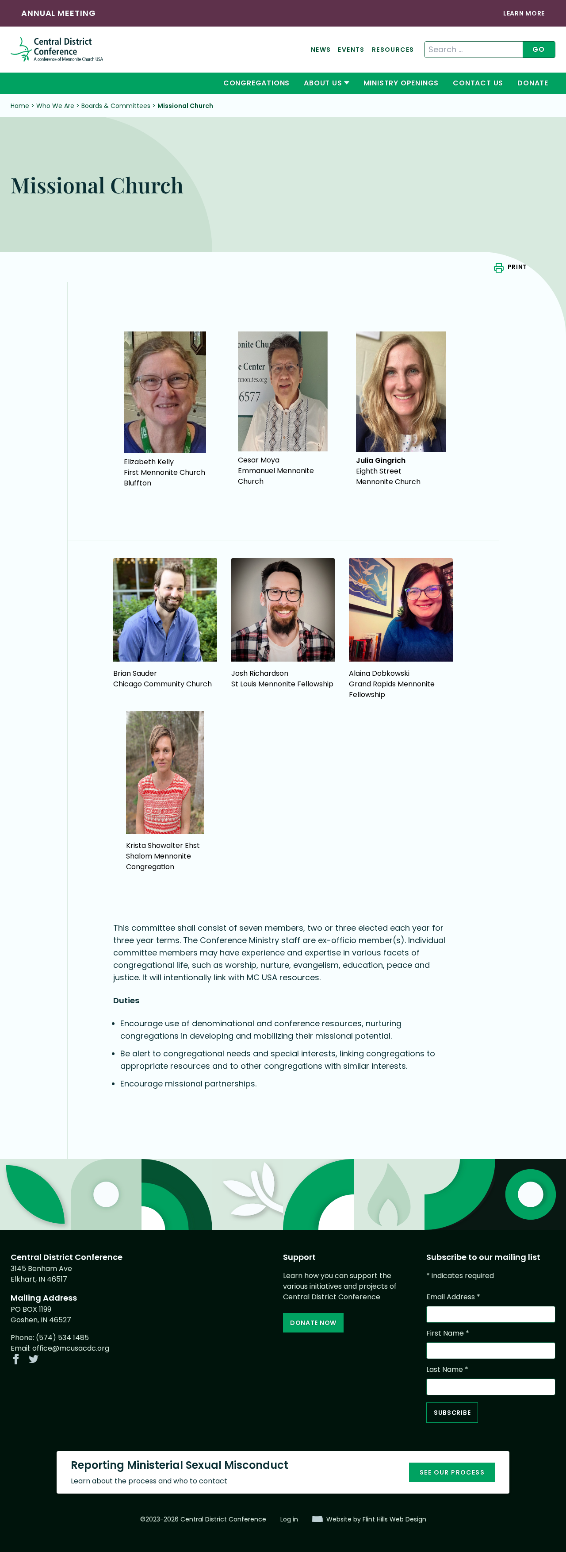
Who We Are (55, 105)
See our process (452, 1472)
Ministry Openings (401, 83)
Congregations (256, 83)
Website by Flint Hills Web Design (376, 1519)
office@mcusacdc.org (70, 1348)
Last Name (447, 1369)
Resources (393, 49)
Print (517, 266)
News (321, 49)
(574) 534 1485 (62, 1337)
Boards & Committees (115, 105)
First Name (447, 1333)
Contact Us (478, 83)
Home (20, 105)
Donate (532, 83)
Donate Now (313, 1322)
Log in (289, 1519)
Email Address (453, 1297)
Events (351, 49)
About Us (323, 83)
